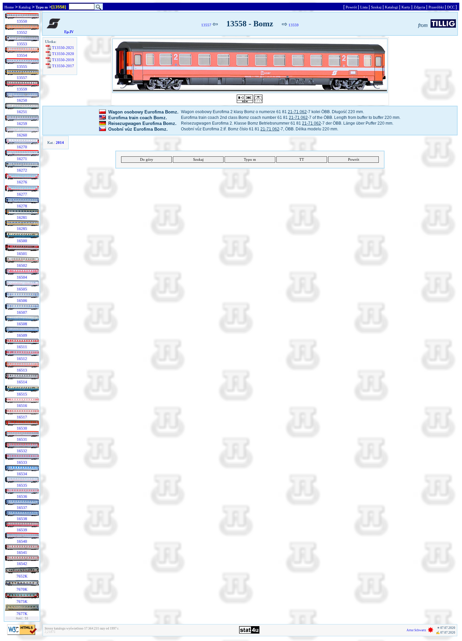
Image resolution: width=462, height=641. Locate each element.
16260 (22, 135)
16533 (22, 462)
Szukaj (376, 7)
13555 (22, 67)
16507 (22, 312)
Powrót (351, 7)
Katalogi (391, 7)
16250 (22, 100)
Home (9, 7)
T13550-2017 (63, 66)
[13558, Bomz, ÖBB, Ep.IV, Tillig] (250, 65)
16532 (22, 451)
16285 (22, 229)
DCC (451, 7)
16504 (22, 277)
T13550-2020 (63, 54)
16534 (22, 474)
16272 (22, 170)
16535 (22, 485)
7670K (22, 589)
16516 (22, 406)
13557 (22, 78)
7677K (22, 614)
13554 (22, 55)
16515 (22, 394)
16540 (22, 541)
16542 (22, 564)
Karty (405, 7)
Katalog (25, 7)
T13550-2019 (63, 60)
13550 (22, 21)
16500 (22, 241)
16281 (22, 217)
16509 (22, 335)
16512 (22, 359)
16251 (22, 112)
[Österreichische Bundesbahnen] (53, 32)
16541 (22, 552)
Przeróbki (436, 7)
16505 (22, 289)
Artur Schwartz (416, 630)
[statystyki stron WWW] (249, 632)
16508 (22, 324)
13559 (22, 89)
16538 (22, 519)
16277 (22, 194)
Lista (364, 7)
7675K (22, 601)
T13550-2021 (63, 48)
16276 (22, 182)
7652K (22, 576)
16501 (22, 254)
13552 (22, 32)
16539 (22, 530)
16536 (22, 496)
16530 (22, 428)
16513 (22, 370)
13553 (22, 44)
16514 (22, 382)
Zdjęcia (419, 7)
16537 (22, 508)
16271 (22, 159)
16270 (22, 147)
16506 (22, 301)
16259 (22, 124)
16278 (22, 206)
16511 (22, 347)
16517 (22, 417)
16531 (22, 439)
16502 (22, 265)
